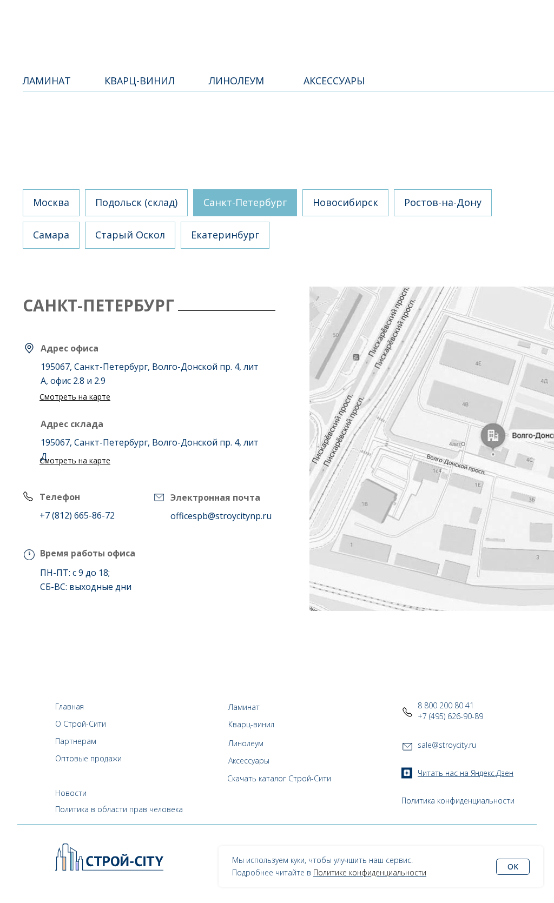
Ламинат (244, 707)
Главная (69, 706)
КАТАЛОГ (145, 21)
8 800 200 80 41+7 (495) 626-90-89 (450, 710)
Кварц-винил (251, 724)
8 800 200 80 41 (494, 21)
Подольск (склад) (136, 202)
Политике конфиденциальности (369, 872)
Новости (71, 793)
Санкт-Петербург (245, 202)
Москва (51, 202)
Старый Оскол (130, 234)
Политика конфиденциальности (458, 800)
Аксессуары (248, 760)
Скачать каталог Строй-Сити (279, 778)
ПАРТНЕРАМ (274, 21)
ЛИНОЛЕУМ (236, 80)
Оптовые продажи (88, 758)
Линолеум (245, 743)
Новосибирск (345, 202)
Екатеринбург (225, 234)
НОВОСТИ (378, 21)
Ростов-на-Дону (443, 202)
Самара (51, 234)
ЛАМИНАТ (47, 80)
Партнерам (75, 741)
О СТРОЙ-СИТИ (213, 21)
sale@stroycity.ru (447, 745)
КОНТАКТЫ (329, 21)
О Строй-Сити (80, 724)
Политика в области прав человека (119, 809)
